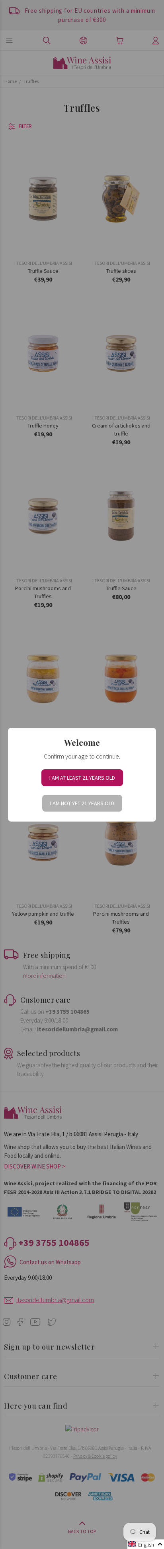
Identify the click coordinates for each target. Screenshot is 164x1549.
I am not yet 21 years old (82, 803)
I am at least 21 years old (82, 777)
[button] (145, 1544)
